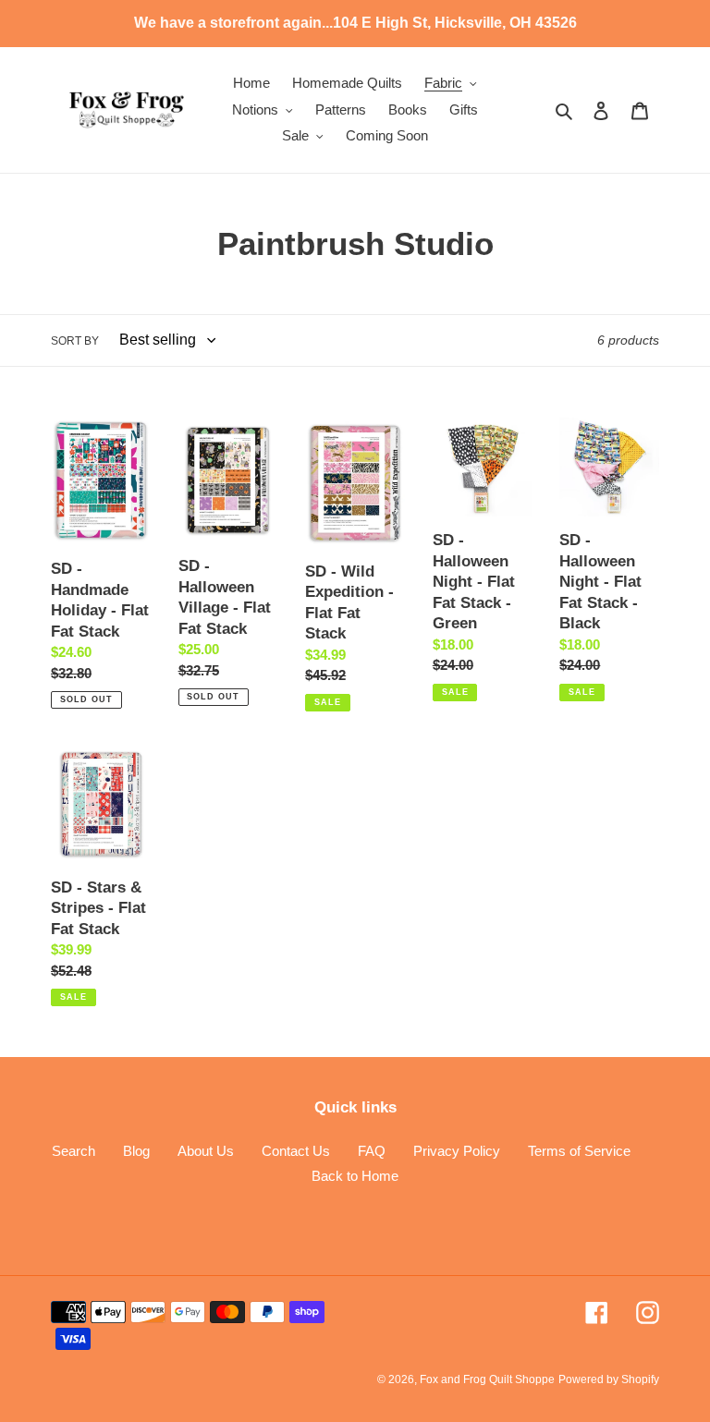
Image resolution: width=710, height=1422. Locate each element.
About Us (206, 1151)
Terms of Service (579, 1151)
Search (73, 1151)
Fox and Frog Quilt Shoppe (487, 1379)
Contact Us (296, 1151)
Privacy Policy (456, 1151)
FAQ (372, 1151)
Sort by (75, 340)
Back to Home (355, 1176)
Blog (136, 1151)
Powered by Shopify (608, 1379)
